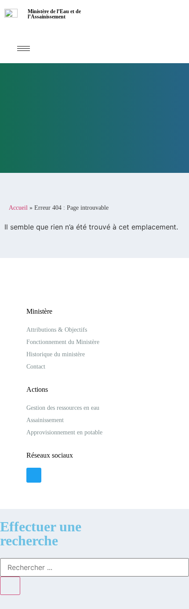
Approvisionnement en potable (64, 432)
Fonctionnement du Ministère (62, 342)
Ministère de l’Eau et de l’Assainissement (54, 14)
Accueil (18, 207)
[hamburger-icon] (23, 48)
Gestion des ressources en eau (62, 408)
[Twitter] (33, 475)
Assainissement (45, 420)
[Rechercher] (10, 586)
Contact (35, 366)
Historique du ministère (55, 354)
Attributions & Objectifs (56, 329)
